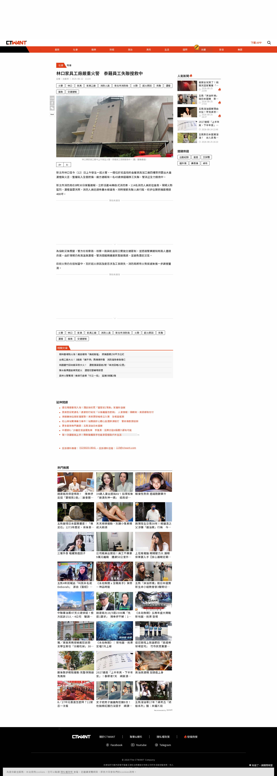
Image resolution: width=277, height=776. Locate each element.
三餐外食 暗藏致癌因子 (71, 553)
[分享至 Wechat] (52, 108)
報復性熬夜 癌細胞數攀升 (150, 494)
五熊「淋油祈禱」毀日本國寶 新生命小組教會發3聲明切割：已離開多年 (153, 585)
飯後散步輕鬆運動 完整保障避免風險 (75, 674)
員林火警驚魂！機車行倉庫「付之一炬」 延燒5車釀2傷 (87, 375)
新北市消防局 (121, 85)
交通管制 (72, 91)
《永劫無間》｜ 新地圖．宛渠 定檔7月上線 (114, 644)
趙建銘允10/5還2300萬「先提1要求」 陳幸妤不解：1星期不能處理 (113, 614)
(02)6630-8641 (88, 447)
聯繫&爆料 (136, 736)
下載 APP (256, 42)
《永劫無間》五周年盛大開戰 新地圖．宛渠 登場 (153, 614)
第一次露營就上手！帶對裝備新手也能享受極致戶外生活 (92, 434)
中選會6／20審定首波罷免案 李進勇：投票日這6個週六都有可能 (97, 430)
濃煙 (168, 85)
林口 (70, 85)
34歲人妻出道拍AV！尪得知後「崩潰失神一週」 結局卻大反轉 (114, 495)
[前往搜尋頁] (269, 42)
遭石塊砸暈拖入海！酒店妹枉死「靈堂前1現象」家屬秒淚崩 (93, 407)
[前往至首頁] (16, 43)
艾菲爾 (206, 157)
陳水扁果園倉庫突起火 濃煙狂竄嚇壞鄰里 (81, 370)
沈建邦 (65, 78)
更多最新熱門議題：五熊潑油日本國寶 (82, 425)
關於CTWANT (107, 736)
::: (41, 49)
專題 (240, 49)
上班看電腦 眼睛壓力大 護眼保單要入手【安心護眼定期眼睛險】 (153, 555)
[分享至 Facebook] (52, 103)
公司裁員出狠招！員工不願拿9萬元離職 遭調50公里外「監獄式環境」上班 (114, 555)
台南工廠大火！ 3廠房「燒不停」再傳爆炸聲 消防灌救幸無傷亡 (92, 359)
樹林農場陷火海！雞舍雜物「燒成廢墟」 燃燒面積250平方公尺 (91, 354)
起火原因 (147, 85)
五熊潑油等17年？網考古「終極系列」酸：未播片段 (153, 704)
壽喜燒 (194, 163)
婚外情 (182, 163)
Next (52, 114)
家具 (79, 85)
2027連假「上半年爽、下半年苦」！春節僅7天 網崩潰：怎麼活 (114, 674)
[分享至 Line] (52, 98)
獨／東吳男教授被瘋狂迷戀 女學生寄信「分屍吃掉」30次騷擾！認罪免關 (75, 644)
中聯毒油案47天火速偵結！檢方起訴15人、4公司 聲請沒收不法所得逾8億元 (75, 614)
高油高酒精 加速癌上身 (149, 672)
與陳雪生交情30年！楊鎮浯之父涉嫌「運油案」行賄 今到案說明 (153, 525)
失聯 (158, 85)
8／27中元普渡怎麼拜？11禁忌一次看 (75, 704)
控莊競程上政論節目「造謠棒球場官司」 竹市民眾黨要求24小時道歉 (153, 644)
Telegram (165, 744)
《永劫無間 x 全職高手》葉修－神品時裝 (114, 585)
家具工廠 (91, 85)
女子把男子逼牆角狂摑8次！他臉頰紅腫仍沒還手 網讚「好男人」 (113, 704)
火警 (60, 85)
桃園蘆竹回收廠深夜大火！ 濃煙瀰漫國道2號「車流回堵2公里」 (92, 365)
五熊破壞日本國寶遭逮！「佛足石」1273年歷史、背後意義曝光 (75, 525)
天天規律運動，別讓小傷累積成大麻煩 (114, 525)
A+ (60, 164)
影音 (221, 49)
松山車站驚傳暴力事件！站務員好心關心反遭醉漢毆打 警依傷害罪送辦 (100, 421)
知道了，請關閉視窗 (262, 765)
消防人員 (105, 85)
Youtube (141, 744)
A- (67, 164)
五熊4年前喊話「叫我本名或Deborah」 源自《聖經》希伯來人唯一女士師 (75, 585)
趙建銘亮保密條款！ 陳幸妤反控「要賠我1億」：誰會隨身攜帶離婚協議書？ (75, 495)
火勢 (135, 85)
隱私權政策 (67, 772)
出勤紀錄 (184, 157)
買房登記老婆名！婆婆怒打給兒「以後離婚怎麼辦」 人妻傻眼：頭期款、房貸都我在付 (108, 412)
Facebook (116, 744)
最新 (57, 49)
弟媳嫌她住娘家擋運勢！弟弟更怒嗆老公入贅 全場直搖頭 (93, 416)
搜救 (60, 91)
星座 (195, 157)
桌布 (205, 163)
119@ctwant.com (126, 447)
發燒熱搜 (192, 736)
